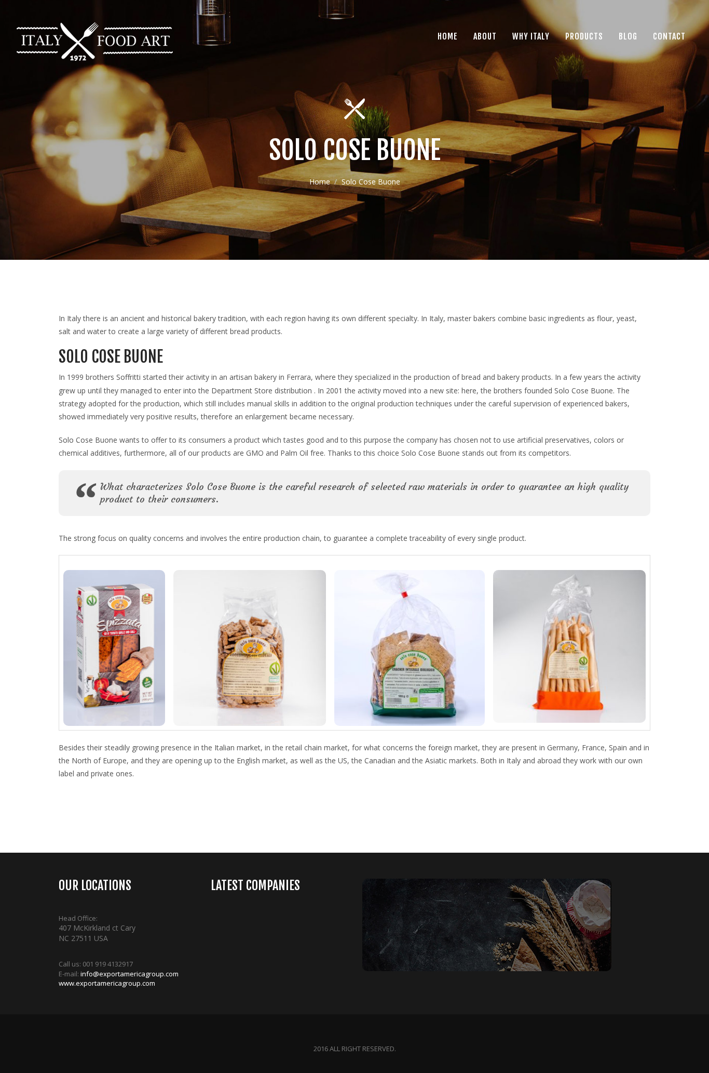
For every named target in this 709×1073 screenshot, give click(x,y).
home (448, 36)
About (485, 36)
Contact (669, 36)
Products (584, 36)
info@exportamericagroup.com (129, 973)
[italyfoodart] (94, 41)
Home (319, 182)
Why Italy (531, 36)
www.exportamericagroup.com (107, 983)
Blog (628, 36)
